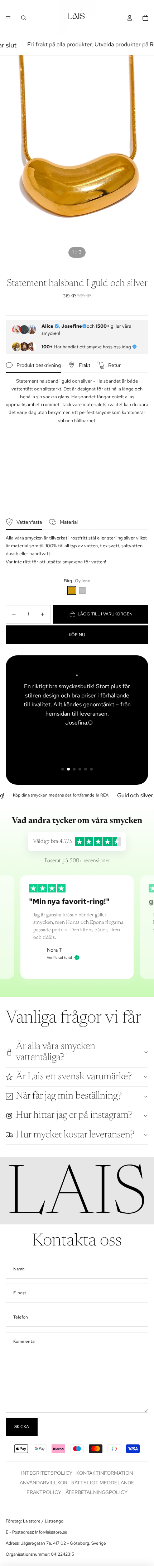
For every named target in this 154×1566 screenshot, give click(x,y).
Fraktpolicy (44, 1492)
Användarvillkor (43, 1482)
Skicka (21, 1426)
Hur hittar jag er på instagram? (74, 1115)
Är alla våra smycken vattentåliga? (55, 1052)
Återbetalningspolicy (96, 1492)
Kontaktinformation (104, 1473)
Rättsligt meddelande (102, 1482)
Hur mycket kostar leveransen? (75, 1135)
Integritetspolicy (46, 1473)
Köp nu (77, 635)
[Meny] (8, 18)
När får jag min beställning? (69, 1096)
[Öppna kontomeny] (130, 18)
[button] (62, 769)
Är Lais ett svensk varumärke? (74, 1077)
